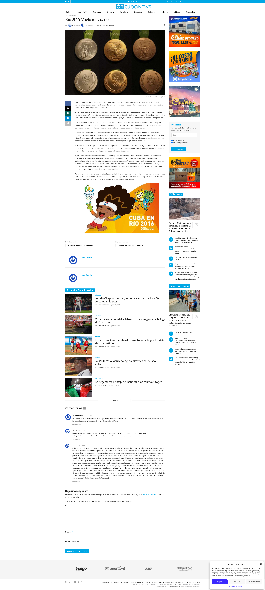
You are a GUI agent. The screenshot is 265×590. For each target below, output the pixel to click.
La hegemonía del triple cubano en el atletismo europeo (128, 382)
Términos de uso (150, 582)
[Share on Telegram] (68, 118)
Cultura (110, 12)
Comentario (70, 506)
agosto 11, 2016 (102, 25)
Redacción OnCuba (103, 305)
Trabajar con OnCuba (121, 582)
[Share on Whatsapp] (68, 113)
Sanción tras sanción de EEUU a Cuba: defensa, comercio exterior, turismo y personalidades (186, 240)
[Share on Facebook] (68, 103)
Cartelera (124, 12)
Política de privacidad (235, 586)
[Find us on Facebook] (164, 1)
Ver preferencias (254, 582)
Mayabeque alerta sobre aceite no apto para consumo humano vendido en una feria (186, 266)
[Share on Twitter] (68, 108)
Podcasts (164, 12)
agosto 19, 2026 (115, 347)
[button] (261, 564)
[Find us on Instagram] (171, 1)
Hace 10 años (88, 415)
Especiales (190, 12)
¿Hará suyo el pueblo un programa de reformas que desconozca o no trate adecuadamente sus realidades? (180, 320)
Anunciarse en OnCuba (192, 582)
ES (66, 1)
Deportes (138, 12)
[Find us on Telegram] (174, 1)
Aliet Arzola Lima (103, 385)
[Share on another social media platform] (68, 123)
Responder (77, 424)
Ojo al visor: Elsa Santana (183, 332)
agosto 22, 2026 (115, 305)
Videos (177, 12)
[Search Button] (198, 1)
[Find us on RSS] (177, 1)
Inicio (66, 16)
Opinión (151, 12)
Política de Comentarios (150, 495)
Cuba (68, 12)
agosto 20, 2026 (115, 326)
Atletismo (99, 316)
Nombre (69, 532)
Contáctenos (179, 582)
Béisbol (98, 295)
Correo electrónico (73, 541)
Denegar (237, 582)
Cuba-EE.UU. (81, 12)
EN (68, 1)
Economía (97, 12)
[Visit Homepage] (125, 6)
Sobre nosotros (107, 582)
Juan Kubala (76, 25)
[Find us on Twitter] (167, 1)
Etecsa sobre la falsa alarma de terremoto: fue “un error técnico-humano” (186, 351)
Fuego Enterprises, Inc (175, 584)
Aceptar (219, 582)
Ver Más (115, 400)
